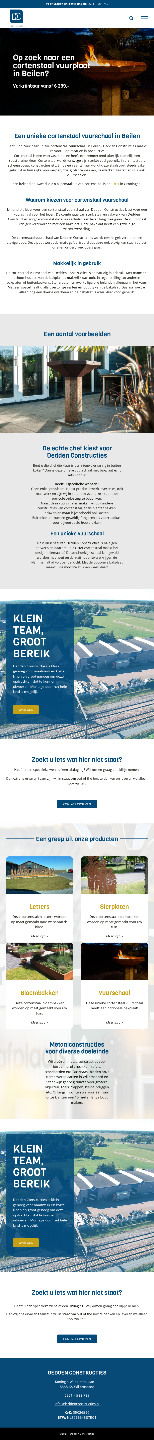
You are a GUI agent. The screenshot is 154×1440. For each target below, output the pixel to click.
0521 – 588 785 (98, 4)
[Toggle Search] (131, 18)
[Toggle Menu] (144, 18)
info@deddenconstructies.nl (77, 1403)
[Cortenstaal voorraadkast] (77, 348)
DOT (115, 184)
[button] (3, 390)
